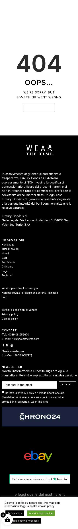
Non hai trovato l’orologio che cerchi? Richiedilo (30, 292)
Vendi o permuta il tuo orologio (20, 288)
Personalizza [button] (15, 513)
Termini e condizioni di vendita (19, 309)
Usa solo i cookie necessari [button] (23, 520)
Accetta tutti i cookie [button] (41, 513)
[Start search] (73, 257)
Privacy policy (10, 314)
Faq (4, 297)
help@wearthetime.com (25, 339)
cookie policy (46, 506)
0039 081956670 (18, 334)
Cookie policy (10, 318)
